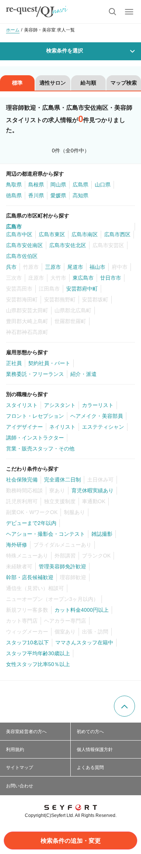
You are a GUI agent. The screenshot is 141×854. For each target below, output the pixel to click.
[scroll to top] (124, 706)
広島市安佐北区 (67, 245)
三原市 (53, 267)
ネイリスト (62, 427)
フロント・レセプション (35, 416)
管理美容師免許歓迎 (62, 566)
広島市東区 (52, 234)
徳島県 (14, 195)
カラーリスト (98, 405)
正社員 (14, 363)
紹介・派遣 (83, 374)
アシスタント (60, 405)
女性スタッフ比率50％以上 (38, 664)
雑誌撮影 (101, 534)
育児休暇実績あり (92, 490)
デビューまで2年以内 (31, 523)
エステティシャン (103, 427)
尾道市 (75, 267)
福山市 (97, 267)
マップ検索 (124, 83)
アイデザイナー (24, 427)
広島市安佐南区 (24, 245)
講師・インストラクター (35, 438)
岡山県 (58, 185)
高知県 (80, 195)
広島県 (80, 185)
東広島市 (83, 278)
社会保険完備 (22, 480)
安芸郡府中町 (82, 289)
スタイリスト (22, 405)
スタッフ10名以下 (27, 642)
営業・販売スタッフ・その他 (40, 449)
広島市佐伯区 (22, 256)
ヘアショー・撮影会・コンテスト (45, 534)
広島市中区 (19, 234)
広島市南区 (84, 234)
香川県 (36, 195)
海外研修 (16, 545)
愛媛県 (58, 195)
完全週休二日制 (62, 480)
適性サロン (52, 83)
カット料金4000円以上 (82, 610)
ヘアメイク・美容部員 (96, 416)
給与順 (88, 83)
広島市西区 (117, 234)
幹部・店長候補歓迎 (29, 577)
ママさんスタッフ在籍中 (84, 642)
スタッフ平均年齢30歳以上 (38, 653)
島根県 (36, 185)
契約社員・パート (49, 363)
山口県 (103, 185)
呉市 (11, 267)
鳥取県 (14, 185)
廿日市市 (110, 278)
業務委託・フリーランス (35, 374)
